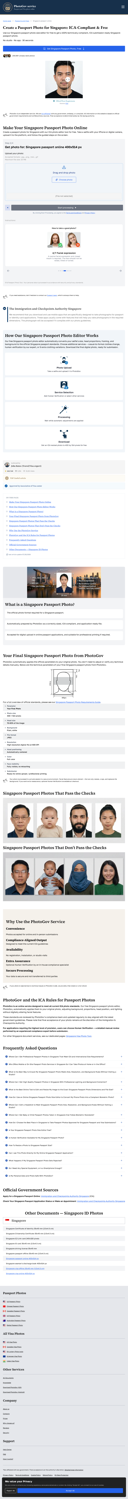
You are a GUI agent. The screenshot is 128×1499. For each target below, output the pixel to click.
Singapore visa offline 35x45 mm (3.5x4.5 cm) (25, 1268)
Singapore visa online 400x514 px (20, 1273)
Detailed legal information (74, 1470)
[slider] (64, 79)
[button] (123, 7)
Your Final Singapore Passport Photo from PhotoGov (34, 516)
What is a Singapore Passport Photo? (26, 511)
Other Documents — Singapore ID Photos (28, 549)
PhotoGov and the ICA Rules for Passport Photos (32, 535)
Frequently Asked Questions (22, 540)
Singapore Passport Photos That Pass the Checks (32, 521)
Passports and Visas (22, 21)
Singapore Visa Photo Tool (79, 1036)
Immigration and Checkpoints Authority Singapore (65, 1196)
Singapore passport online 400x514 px (22, 1258)
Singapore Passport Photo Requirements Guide (78, 702)
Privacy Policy (90, 213)
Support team (52, 295)
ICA (67, 103)
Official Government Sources (22, 544)
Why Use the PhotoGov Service (23, 530)
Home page (7, 21)
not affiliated (45, 114)
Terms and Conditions (73, 213)
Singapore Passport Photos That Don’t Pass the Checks (34, 525)
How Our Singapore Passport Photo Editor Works (32, 506)
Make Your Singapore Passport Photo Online (30, 502)
